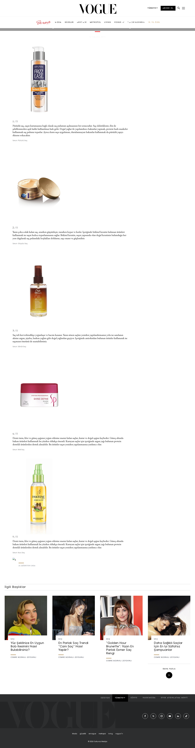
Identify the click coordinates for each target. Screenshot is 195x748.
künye (134, 698)
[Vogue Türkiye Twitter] (153, 716)
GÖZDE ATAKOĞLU (103, 34)
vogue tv (119, 734)
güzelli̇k (83, 734)
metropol (102, 734)
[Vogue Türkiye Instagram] (161, 716)
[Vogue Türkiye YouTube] (170, 716)
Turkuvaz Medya (100, 741)
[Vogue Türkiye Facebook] (145, 716)
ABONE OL (168, 8)
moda (74, 734)
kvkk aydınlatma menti (174, 698)
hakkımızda (149, 698)
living (110, 734)
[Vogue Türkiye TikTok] (186, 716)
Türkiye (119, 698)
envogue (92, 734)
